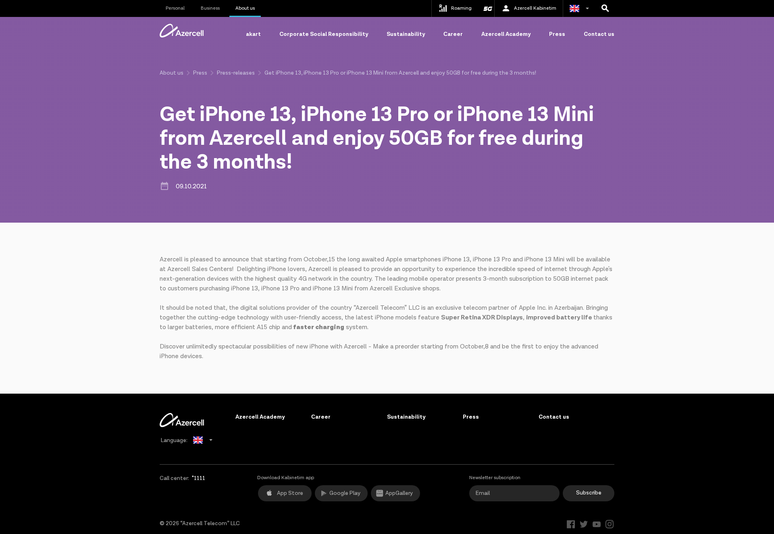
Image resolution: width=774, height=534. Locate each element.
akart (253, 34)
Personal (175, 8)
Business (210, 8)
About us (245, 8)
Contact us (599, 34)
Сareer (453, 34)
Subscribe (588, 492)
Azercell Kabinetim (535, 8)
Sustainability (406, 34)
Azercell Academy (506, 34)
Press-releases (236, 73)
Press (557, 34)
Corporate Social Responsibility (323, 34)
